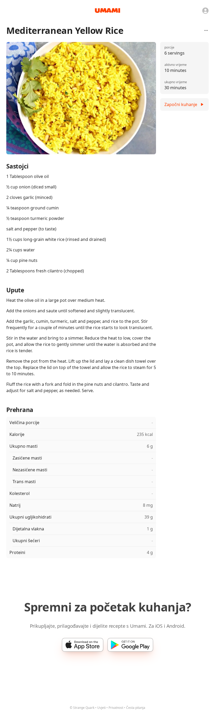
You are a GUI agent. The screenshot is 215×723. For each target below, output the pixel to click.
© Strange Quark (82, 707)
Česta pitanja (135, 707)
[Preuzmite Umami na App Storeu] (82, 645)
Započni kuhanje (180, 104)
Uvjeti (101, 707)
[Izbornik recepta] (206, 30)
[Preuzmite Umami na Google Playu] (130, 645)
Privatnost (116, 707)
